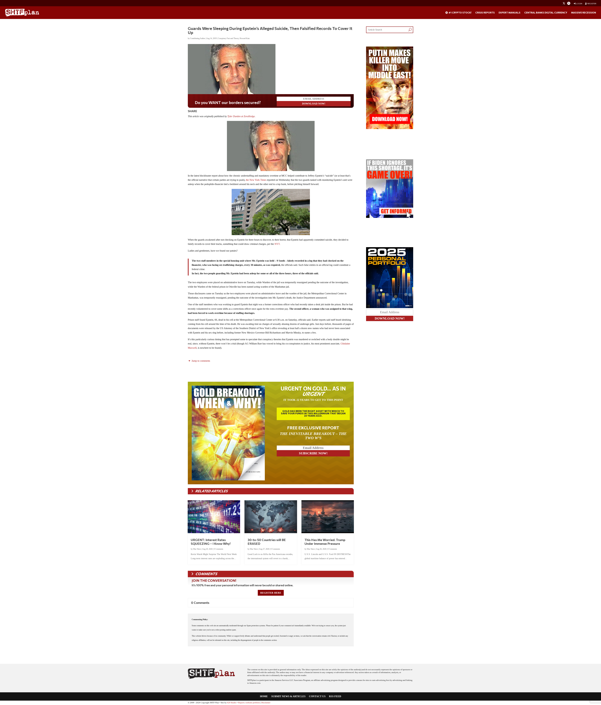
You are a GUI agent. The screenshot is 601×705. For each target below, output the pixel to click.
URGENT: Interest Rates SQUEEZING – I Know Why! (211, 541)
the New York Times (256, 180)
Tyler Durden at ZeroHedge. (241, 116)
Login (579, 4)
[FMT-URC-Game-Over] (389, 217)
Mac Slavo (197, 549)
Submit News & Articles (288, 696)
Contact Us (317, 696)
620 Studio (231, 703)
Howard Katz (245, 38)
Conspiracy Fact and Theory (228, 38)
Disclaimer (265, 703)
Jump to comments (200, 360)
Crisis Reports (485, 12)
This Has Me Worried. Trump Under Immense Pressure (325, 541)
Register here (270, 592)
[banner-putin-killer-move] (389, 128)
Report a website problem (249, 703)
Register (591, 4)
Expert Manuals (509, 12)
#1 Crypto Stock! (459, 12)
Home (264, 696)
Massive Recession (583, 12)
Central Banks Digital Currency (545, 12)
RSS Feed (335, 696)
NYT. (277, 244)
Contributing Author (197, 38)
